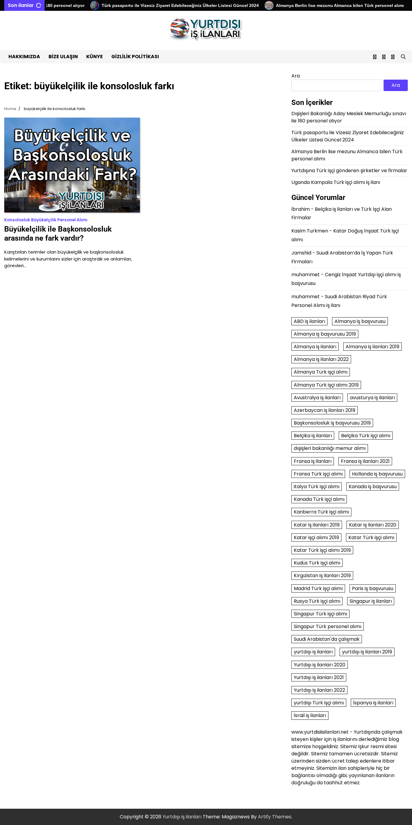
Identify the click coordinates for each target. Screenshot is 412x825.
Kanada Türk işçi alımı (319, 499)
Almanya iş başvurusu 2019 (325, 333)
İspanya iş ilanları (373, 702)
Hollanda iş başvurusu (377, 473)
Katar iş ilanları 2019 (317, 524)
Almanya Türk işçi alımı (320, 371)
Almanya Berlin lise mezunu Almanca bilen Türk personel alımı (329, 5)
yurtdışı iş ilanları (313, 651)
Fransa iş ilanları (312, 461)
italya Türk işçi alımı (316, 486)
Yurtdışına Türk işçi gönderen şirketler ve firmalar (349, 170)
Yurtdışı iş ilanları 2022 (319, 690)
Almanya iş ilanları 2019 (372, 346)
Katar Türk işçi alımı (371, 537)
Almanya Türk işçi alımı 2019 (326, 384)
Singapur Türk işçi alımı (320, 613)
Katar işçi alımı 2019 (316, 537)
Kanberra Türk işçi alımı (321, 511)
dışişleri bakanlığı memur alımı (330, 448)
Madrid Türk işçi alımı (318, 588)
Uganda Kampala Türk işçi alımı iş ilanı (335, 182)
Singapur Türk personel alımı (327, 626)
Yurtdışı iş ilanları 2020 (319, 664)
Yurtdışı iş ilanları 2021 (319, 677)
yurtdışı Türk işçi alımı (319, 702)
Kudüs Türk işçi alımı (317, 562)
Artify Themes (274, 816)
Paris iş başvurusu (372, 588)
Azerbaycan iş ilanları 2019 (324, 410)
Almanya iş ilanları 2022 (321, 359)
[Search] (403, 56)
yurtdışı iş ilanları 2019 (367, 651)
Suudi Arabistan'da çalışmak (327, 639)
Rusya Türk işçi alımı (317, 601)
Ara (295, 75)
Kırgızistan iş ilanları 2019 (322, 575)
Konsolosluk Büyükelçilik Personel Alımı (45, 220)
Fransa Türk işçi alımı (318, 473)
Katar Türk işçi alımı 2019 (322, 550)
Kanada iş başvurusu (373, 486)
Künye (94, 56)
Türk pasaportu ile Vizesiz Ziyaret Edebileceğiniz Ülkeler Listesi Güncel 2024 (169, 5)
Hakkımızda (24, 56)
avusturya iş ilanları (372, 397)
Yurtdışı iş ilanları (182, 816)
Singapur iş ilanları (371, 601)
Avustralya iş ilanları (317, 397)
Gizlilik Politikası (135, 56)
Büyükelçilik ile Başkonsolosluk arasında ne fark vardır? (58, 233)
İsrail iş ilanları (310, 715)
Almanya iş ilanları (315, 346)
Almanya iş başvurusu (359, 321)
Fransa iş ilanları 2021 (365, 461)
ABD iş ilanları (309, 321)
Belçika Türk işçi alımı (365, 435)
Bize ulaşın (63, 56)
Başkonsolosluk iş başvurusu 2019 (332, 422)
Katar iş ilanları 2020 (372, 524)
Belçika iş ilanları (313, 435)
